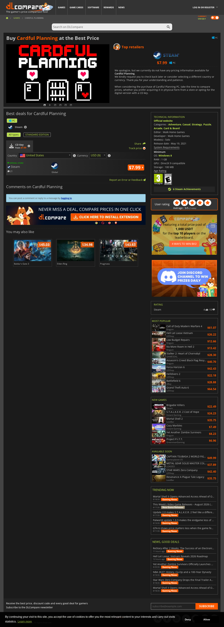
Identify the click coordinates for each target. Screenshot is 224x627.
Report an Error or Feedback (126, 179)
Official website (163, 120)
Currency (82, 155)
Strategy (197, 124)
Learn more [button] (25, 621)
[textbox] (32, 155)
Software (93, 7)
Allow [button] (206, 619)
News (121, 7)
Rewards (109, 7)
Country (12, 155)
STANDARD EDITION (37, 134)
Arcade (158, 128)
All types (14, 134)
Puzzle (207, 124)
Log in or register (203, 7)
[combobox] (45, 155)
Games (61, 7)
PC (13, 120)
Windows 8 (165, 155)
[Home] (7, 18)
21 (11, 171)
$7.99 (135, 167)
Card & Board (172, 128)
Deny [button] (188, 619)
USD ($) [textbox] (96, 155)
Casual (186, 124)
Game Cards (76, 7)
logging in (66, 198)
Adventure (174, 124)
